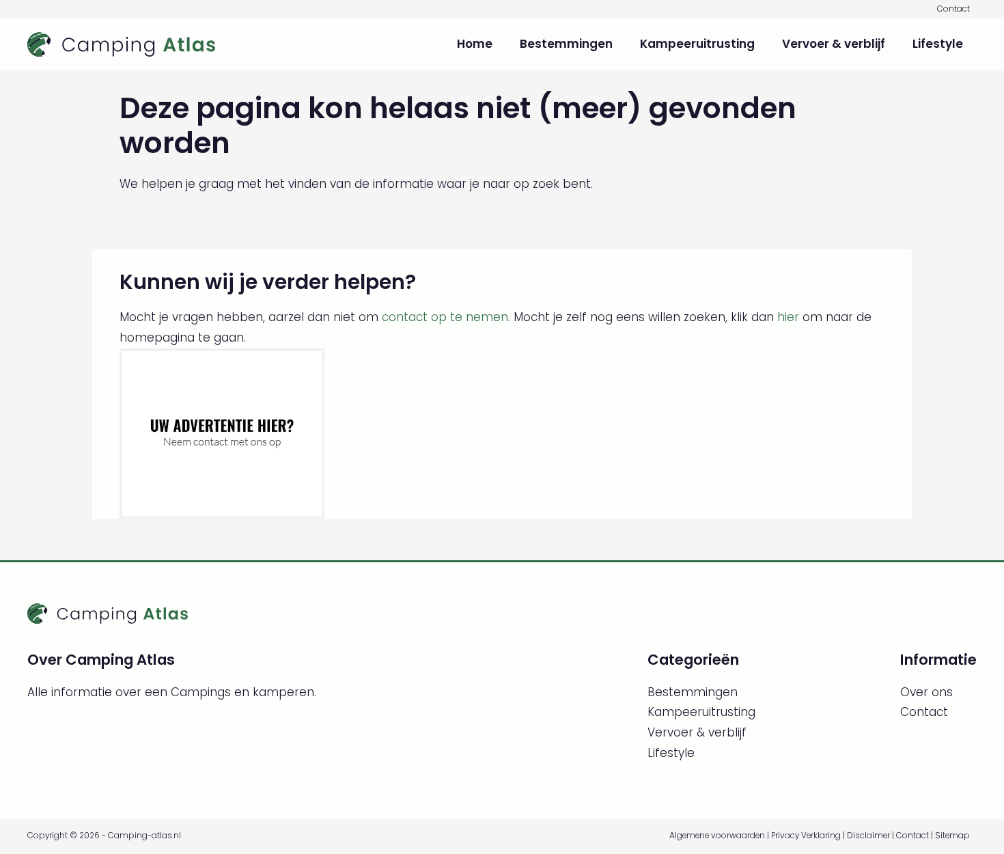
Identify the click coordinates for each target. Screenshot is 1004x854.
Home (474, 44)
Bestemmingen (566, 44)
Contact (953, 8)
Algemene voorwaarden (717, 835)
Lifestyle (937, 44)
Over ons (926, 692)
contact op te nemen (445, 317)
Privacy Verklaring (806, 835)
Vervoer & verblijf (833, 44)
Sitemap (952, 835)
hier (788, 317)
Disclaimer (868, 835)
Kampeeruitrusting (697, 44)
